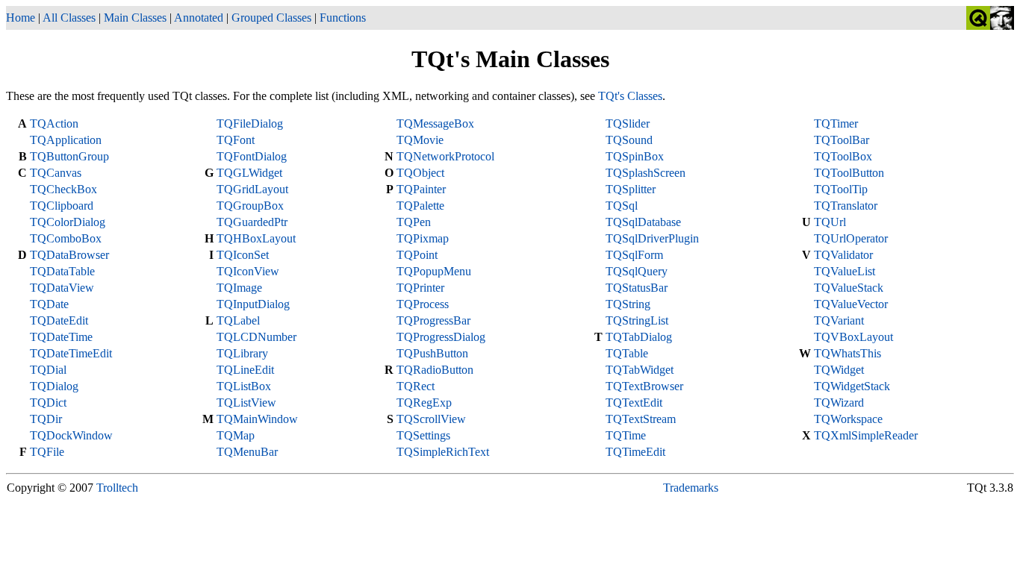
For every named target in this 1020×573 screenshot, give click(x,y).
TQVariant (839, 320)
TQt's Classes (630, 96)
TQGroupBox (250, 205)
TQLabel (238, 320)
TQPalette (420, 205)
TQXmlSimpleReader (866, 435)
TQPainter (421, 189)
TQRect (416, 386)
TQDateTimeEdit (71, 353)
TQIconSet (243, 254)
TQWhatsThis (847, 353)
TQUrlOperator (851, 238)
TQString (628, 304)
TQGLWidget (249, 172)
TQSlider (628, 123)
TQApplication (66, 140)
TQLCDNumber (256, 337)
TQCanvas (55, 172)
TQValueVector (851, 304)
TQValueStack (848, 287)
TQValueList (844, 271)
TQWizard (839, 402)
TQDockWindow (71, 435)
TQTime (626, 435)
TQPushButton (432, 353)
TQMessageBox (435, 123)
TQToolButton (849, 172)
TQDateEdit (59, 320)
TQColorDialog (67, 222)
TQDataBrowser (69, 254)
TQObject (420, 172)
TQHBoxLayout (256, 238)
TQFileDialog (250, 123)
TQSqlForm (634, 254)
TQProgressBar (433, 320)
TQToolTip (841, 189)
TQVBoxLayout (853, 337)
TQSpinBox (635, 156)
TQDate (49, 304)
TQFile (47, 451)
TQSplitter (631, 189)
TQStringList (637, 320)
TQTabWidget (640, 369)
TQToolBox (843, 156)
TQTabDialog (639, 337)
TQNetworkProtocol (445, 156)
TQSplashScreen (645, 172)
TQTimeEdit (635, 451)
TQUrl (830, 222)
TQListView (246, 402)
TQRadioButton (435, 369)
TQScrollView (431, 419)
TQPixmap (423, 238)
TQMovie (420, 140)
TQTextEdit (634, 402)
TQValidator (843, 254)
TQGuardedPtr (252, 222)
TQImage (239, 287)
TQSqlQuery (637, 271)
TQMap (236, 435)
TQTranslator (845, 205)
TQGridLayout (252, 189)
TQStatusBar (637, 287)
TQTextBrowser (644, 386)
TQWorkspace (848, 419)
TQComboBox (66, 238)
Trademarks (690, 487)
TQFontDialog (252, 156)
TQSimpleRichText (443, 451)
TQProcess (423, 304)
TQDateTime (61, 337)
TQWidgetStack (852, 386)
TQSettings (423, 435)
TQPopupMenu (434, 271)
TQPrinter (420, 287)
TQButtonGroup (69, 156)
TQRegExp (424, 402)
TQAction (54, 123)
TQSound (629, 140)
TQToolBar (841, 140)
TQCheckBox (63, 189)
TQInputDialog (253, 304)
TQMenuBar (247, 451)
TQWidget (839, 369)
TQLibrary (242, 353)
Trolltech (117, 487)
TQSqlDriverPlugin (652, 238)
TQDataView (62, 287)
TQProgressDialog (441, 337)
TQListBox (244, 386)
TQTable (627, 353)
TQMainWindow (257, 419)
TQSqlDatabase (643, 222)
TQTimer (836, 123)
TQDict (48, 402)
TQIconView (248, 271)
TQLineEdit (245, 369)
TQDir (46, 419)
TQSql (622, 205)
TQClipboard (61, 205)
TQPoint (417, 254)
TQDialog (54, 386)
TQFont (236, 140)
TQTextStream (641, 419)
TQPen (414, 222)
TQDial (48, 369)
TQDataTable (62, 271)
